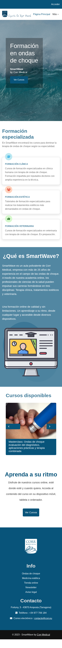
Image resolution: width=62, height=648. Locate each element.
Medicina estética (31, 578)
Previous (13, 426)
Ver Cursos (19, 80)
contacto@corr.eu (43, 618)
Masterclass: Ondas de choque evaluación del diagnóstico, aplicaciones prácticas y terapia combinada (27, 446)
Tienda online (31, 583)
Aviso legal (31, 592)
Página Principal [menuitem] (41, 14)
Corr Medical (43, 634)
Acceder (55, 4)
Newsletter (31, 587)
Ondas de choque (31, 573)
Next (51, 426)
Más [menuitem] (54, 14)
